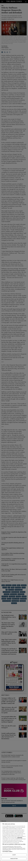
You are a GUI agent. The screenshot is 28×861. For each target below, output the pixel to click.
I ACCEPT (14, 854)
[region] (14, 841)
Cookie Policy (19, 837)
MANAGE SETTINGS (14, 858)
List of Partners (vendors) (7, 851)
